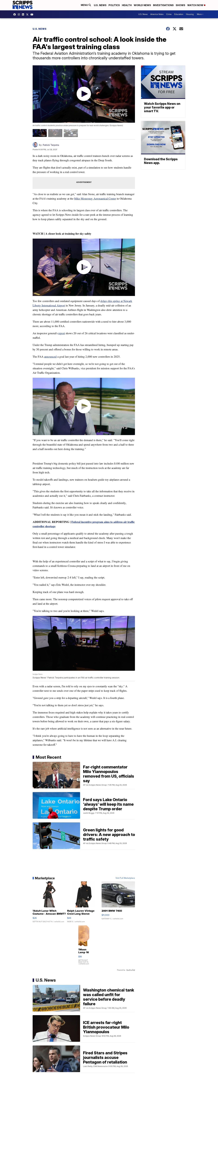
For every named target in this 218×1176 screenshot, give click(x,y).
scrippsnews (15, 14)
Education (178, 14)
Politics (114, 5)
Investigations (163, 5)
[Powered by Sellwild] (130, 970)
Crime (169, 14)
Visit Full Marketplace (125, 878)
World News (142, 5)
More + (200, 14)
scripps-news (24, 14)
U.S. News (100, 5)
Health (127, 5)
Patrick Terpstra (51, 145)
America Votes (157, 14)
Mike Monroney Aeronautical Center (95, 198)
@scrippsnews (33, 14)
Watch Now (195, 5)
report (61, 333)
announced (50, 356)
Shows (180, 5)
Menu (85, 5)
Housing (190, 14)
